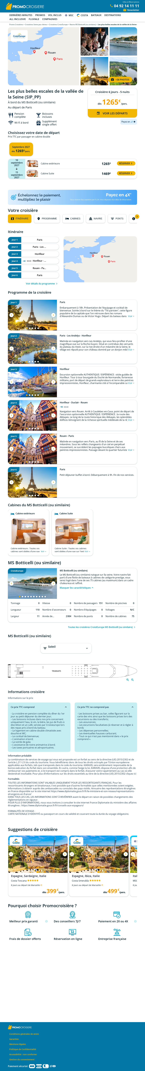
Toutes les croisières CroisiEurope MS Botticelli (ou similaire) (100, 627)
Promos (40, 15)
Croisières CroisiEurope (58, 24)
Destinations (112, 15)
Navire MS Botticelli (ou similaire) (83, 24)
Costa (84, 15)
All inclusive (17, 19)
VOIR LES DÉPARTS (115, 113)
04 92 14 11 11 (126, 5)
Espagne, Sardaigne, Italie (28, 876)
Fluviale (34, 19)
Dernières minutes (20, 15)
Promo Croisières (16, 24)
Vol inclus (54, 15)
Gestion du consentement (22, 1059)
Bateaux (96, 15)
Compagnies (49, 19)
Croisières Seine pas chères (36, 24)
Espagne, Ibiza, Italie (86, 876)
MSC (71, 15)
